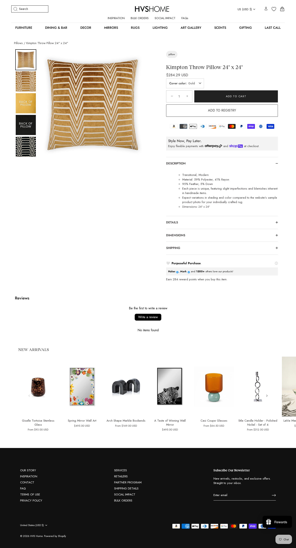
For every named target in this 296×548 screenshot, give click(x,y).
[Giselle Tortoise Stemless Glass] (38, 386)
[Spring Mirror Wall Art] (82, 386)
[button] (29, 395)
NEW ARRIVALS (33, 349)
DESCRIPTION (176, 163)
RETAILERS (121, 476)
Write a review (148, 317)
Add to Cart (236, 96)
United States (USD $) (32, 525)
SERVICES (120, 470)
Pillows (18, 43)
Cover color (177, 83)
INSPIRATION (116, 18)
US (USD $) (245, 9)
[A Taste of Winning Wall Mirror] (170, 386)
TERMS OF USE (30, 494)
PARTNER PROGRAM (128, 482)
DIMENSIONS (176, 235)
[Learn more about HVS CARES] (276, 263)
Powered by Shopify (55, 536)
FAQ (23, 488)
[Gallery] (81, 104)
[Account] (266, 9)
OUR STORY (28, 470)
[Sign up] (274, 495)
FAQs (184, 18)
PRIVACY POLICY (31, 500)
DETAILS (172, 222)
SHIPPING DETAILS (126, 488)
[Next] (142, 104)
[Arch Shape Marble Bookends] (126, 386)
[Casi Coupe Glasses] (214, 386)
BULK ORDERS (140, 18)
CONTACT (27, 482)
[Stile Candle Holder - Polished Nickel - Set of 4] (258, 386)
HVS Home (36, 536)
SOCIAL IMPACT (165, 18)
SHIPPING (173, 248)
